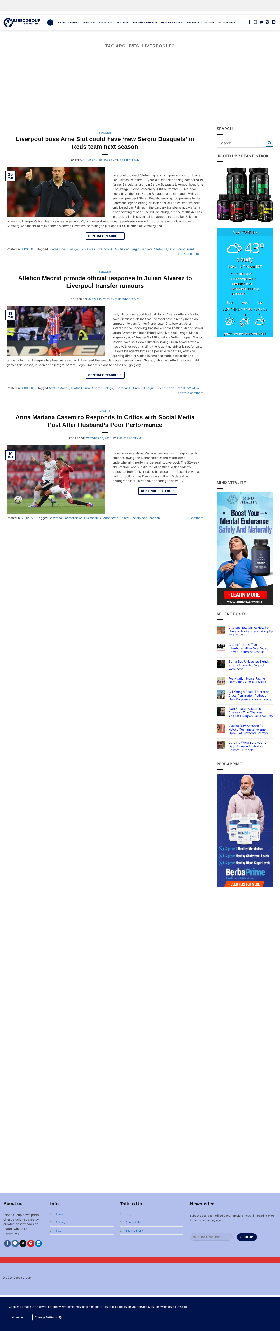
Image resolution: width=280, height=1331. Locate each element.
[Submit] (269, 143)
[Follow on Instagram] (255, 22)
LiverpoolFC (105, 249)
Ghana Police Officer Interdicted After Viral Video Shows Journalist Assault (248, 648)
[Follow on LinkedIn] (273, 22)
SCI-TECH (122, 22)
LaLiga (73, 249)
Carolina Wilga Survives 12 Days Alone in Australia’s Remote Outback (247, 746)
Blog (128, 1214)
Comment (195, 518)
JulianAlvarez (93, 388)
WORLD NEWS (227, 22)
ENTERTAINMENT (68, 22)
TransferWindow (187, 388)
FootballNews (73, 518)
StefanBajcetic (164, 249)
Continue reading (105, 236)
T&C (58, 1230)
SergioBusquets (141, 249)
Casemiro (55, 518)
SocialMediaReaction (145, 518)
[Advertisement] (140, 93)
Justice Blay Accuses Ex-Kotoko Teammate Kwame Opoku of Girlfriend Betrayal (248, 729)
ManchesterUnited (116, 518)
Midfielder (122, 249)
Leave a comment (190, 253)
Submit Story (134, 1230)
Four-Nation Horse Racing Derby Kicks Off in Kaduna (247, 680)
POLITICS (89, 22)
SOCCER (105, 132)
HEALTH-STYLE (170, 22)
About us (62, 1214)
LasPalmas (87, 249)
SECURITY (193, 22)
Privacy (60, 1222)
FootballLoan (58, 249)
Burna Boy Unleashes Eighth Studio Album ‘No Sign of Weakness (249, 665)
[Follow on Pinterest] (267, 22)
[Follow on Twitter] (261, 22)
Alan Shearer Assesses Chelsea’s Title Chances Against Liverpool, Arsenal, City (251, 712)
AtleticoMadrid (59, 388)
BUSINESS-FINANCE (145, 22)
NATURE (209, 22)
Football (76, 388)
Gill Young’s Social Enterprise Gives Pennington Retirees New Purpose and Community (250, 695)
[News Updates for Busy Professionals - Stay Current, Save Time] (22, 22)
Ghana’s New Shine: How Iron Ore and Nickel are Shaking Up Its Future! (251, 631)
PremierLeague (144, 388)
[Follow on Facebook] (249, 22)
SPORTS (104, 22)
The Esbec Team (127, 160)
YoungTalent (185, 249)
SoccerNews (165, 388)
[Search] (50, 22)
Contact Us (133, 1222)
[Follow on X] (23, 1243)
